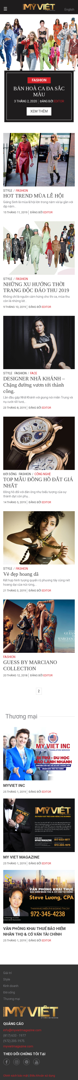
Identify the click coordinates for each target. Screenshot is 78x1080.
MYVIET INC (14, 785)
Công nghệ (42, 474)
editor (59, 101)
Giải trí (7, 973)
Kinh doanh (10, 986)
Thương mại (11, 999)
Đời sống (10, 474)
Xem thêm (39, 111)
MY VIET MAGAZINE (21, 857)
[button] (4, 43)
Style (7, 190)
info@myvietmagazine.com (22, 1030)
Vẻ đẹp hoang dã (21, 574)
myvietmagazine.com (18, 1046)
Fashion (39, 80)
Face (33, 373)
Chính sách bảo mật (15, 1075)
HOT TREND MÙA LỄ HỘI (33, 196)
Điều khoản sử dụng (42, 1075)
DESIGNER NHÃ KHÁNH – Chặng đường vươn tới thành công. (34, 385)
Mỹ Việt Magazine (39, 7)
